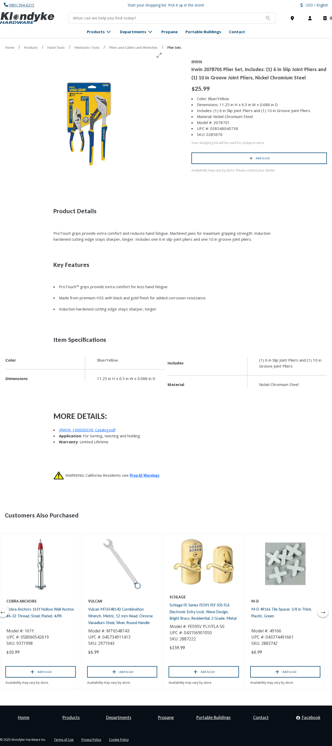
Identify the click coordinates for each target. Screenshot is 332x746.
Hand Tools (56, 47)
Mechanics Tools (86, 47)
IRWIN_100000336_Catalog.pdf (87, 429)
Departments (118, 717)
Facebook (310, 717)
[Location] (293, 18)
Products (31, 47)
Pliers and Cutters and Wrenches (133, 47)
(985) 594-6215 (21, 5)
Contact (261, 717)
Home (9, 47)
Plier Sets (174, 47)
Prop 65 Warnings (145, 475)
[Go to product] (41, 564)
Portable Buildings (213, 717)
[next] (323, 611)
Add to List (263, 158)
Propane (166, 717)
